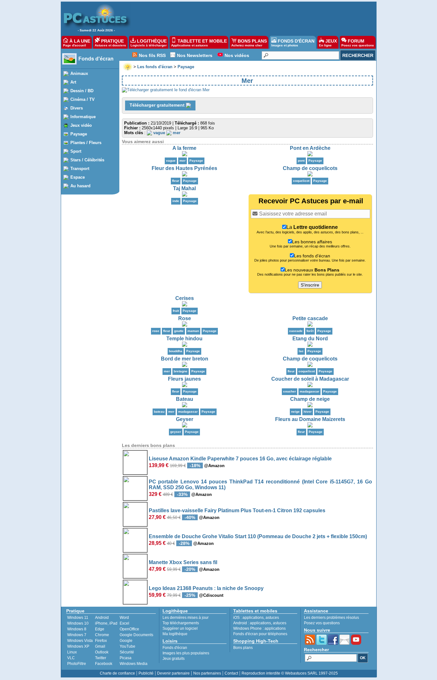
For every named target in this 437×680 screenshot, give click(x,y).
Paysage (78, 134)
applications (253, 617)
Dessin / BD (81, 90)
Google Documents (136, 635)
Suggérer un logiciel (180, 628)
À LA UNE (76, 42)
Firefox (101, 640)
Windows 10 (78, 623)
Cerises (184, 298)
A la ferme (184, 148)
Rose (184, 318)
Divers (76, 108)
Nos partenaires (207, 673)
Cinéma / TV (82, 99)
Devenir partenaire (173, 673)
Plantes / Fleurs (85, 142)
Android (102, 617)
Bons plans (243, 647)
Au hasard (80, 185)
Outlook (101, 652)
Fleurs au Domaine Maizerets (310, 419)
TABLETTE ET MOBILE (199, 42)
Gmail (100, 646)
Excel (124, 623)
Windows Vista (80, 640)
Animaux (79, 73)
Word (124, 617)
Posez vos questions (322, 623)
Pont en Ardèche (310, 148)
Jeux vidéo (81, 125)
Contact (231, 673)
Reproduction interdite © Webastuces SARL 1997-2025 (290, 673)
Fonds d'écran (96, 58)
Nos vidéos (237, 55)
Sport (75, 151)
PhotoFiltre (76, 663)
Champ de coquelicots (310, 168)
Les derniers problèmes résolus (331, 617)
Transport (79, 168)
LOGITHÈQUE (149, 42)
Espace (77, 177)
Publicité (146, 673)
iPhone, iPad (106, 623)
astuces (272, 617)
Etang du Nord (310, 338)
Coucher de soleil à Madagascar (310, 379)
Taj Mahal (184, 188)
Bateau (184, 399)
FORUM (357, 42)
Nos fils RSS (152, 55)
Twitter (100, 658)
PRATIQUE (110, 42)
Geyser (184, 419)
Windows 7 (76, 635)
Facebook (103, 663)
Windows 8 (76, 629)
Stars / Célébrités (87, 160)
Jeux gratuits (174, 658)
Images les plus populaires (186, 653)
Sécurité (127, 652)
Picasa (125, 658)
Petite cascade (310, 318)
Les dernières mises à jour (186, 617)
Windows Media (133, 663)
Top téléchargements (181, 623)
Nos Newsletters (194, 55)
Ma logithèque (175, 634)
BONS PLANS (249, 42)
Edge (99, 629)
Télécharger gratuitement (158, 105)
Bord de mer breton (184, 358)
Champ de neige (310, 399)
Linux (72, 652)
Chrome (102, 635)
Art (73, 82)
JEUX (328, 42)
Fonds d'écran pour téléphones (260, 634)
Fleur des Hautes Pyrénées (184, 168)
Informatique (83, 116)
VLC (71, 658)
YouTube (127, 646)
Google (126, 640)
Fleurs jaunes (184, 379)
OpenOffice (129, 629)
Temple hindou (184, 338)
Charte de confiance (117, 673)
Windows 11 (77, 617)
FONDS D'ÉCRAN (292, 42)
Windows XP (78, 646)
